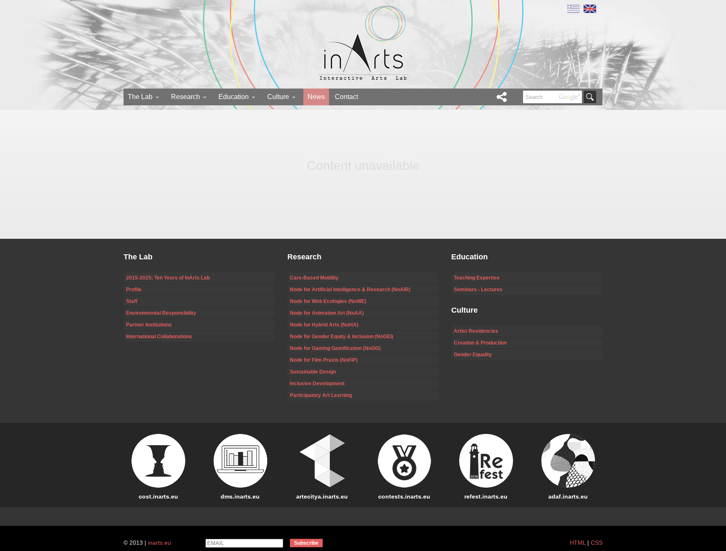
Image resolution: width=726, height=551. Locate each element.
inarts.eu (159, 542)
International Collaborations (159, 336)
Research (185, 96)
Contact (346, 96)
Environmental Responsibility (161, 313)
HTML (578, 542)
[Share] (501, 97)
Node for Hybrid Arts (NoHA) (324, 325)
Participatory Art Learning (321, 395)
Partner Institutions (149, 325)
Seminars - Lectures (478, 289)
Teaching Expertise (477, 278)
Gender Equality (473, 355)
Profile (134, 289)
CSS (596, 542)
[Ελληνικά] (573, 8)
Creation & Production (480, 343)
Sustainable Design (313, 372)
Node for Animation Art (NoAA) (327, 313)
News (316, 96)
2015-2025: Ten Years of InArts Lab (168, 278)
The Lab (140, 96)
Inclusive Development (317, 383)
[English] (588, 8)
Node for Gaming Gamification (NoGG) (335, 348)
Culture (278, 96)
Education (233, 96)
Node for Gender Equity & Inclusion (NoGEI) (341, 336)
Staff (131, 301)
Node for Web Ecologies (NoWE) (328, 301)
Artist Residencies (476, 331)
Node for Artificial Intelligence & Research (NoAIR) (350, 289)
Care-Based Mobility (314, 278)
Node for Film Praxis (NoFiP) (324, 360)
